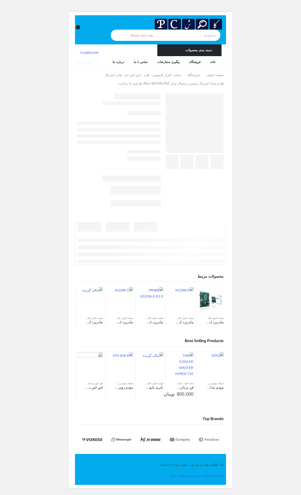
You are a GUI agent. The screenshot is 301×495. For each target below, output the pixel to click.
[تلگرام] (81, 60)
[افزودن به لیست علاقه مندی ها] (200, 318)
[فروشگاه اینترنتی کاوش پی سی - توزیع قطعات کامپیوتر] (188, 24)
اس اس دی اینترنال (93, 383)
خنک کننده (188, 383)
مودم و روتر (211, 383)
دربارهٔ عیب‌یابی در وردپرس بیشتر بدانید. (196, 475)
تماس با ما (141, 62)
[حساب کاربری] (94, 30)
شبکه (221, 383)
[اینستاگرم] (89, 60)
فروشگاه (195, 62)
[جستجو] (119, 35)
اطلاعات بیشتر (206, 295)
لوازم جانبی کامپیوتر (153, 383)
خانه (213, 62)
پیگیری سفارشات (168, 62)
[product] (211, 299)
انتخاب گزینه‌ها (176, 360)
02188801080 (89, 52)
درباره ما (118, 62)
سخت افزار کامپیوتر (214, 318)
